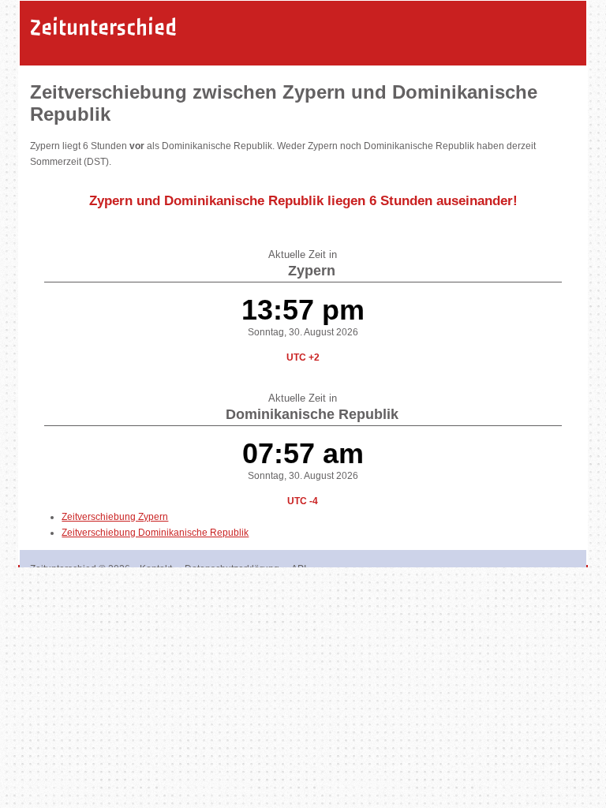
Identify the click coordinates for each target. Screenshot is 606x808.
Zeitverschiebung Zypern (115, 516)
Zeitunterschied (103, 27)
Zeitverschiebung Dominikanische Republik (155, 532)
